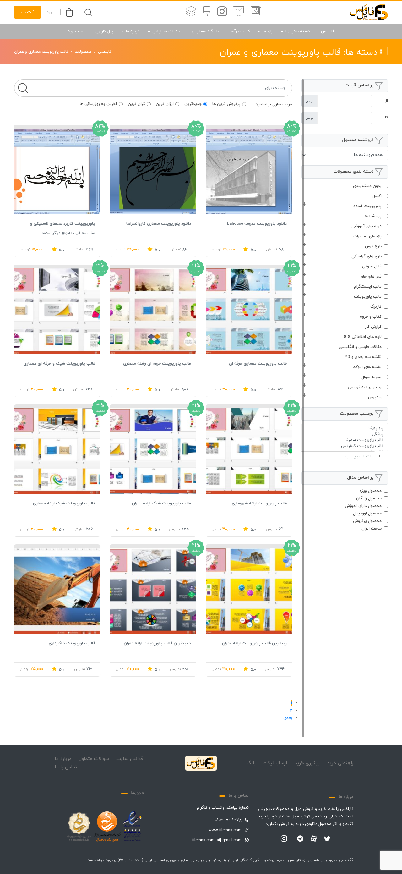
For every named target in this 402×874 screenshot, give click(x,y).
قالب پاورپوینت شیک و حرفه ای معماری (59, 363)
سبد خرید (76, 31)
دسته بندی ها (297, 31)
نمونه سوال (371, 377)
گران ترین (136, 104)
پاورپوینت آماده (367, 206)
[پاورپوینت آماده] (255, 12)
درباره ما (132, 31)
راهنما (268, 31)
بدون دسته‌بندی (367, 186)
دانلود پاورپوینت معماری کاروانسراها (158, 224)
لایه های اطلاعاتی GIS (363, 337)
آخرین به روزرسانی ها (98, 104)
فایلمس (327, 31)
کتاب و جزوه (371, 317)
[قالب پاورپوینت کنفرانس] (345, 446)
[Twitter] (327, 839)
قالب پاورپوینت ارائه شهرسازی (259, 503)
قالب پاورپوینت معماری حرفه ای (258, 363)
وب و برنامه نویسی (365, 387)
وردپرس (375, 397)
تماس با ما (66, 767)
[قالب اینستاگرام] (222, 12)
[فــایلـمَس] (369, 12)
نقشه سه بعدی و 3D (363, 357)
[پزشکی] (345, 434)
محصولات (83, 52)
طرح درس (373, 246)
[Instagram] (284, 839)
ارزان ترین (165, 104)
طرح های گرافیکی (366, 256)
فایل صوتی (372, 266)
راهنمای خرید (340, 763)
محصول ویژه (371, 491)
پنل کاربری (104, 31)
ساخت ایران (371, 528)
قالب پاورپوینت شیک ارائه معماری (64, 503)
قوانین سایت (129, 759)
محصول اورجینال (367, 513)
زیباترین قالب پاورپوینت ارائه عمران (254, 643)
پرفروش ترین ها (226, 104)
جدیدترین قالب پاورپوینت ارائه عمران (157, 643)
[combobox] (345, 456)
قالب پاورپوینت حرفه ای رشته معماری (157, 363)
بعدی (287, 718)
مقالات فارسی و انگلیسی (360, 347)
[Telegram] (300, 839)
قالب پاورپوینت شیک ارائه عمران (161, 503)
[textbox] (332, 456)
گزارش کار (373, 327)
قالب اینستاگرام (368, 286)
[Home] (201, 763)
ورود (50, 12)
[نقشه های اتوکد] (191, 12)
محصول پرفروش (367, 521)
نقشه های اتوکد (367, 367)
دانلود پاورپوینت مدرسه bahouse (257, 224)
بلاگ (251, 763)
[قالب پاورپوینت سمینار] (345, 440)
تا (386, 117)
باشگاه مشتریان (205, 31)
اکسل (377, 196)
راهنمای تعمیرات (367, 236)
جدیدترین (193, 104)
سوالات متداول (94, 759)
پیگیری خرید (307, 763)
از (386, 100)
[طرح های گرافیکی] (207, 12)
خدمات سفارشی (166, 31)
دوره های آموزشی (366, 226)
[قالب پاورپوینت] (239, 12)
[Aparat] (313, 838)
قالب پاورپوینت (368, 297)
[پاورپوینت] (345, 428)
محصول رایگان (369, 498)
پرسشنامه (373, 216)
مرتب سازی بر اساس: (274, 104)
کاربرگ (376, 307)
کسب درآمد (240, 31)
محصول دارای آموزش (363, 506)
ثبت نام (27, 12)
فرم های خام (371, 276)
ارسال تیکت (275, 763)
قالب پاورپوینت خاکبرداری (72, 643)
